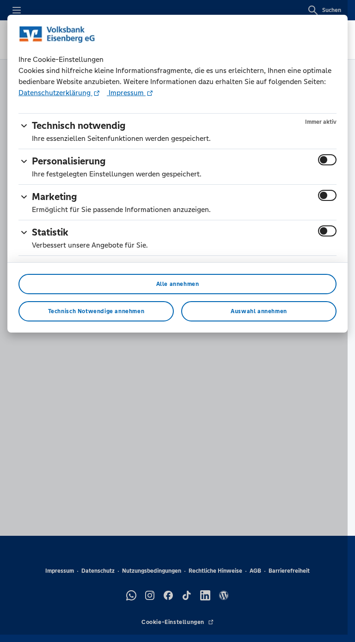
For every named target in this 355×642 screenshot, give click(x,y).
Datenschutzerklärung (55, 92)
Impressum (126, 92)
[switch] (327, 159)
